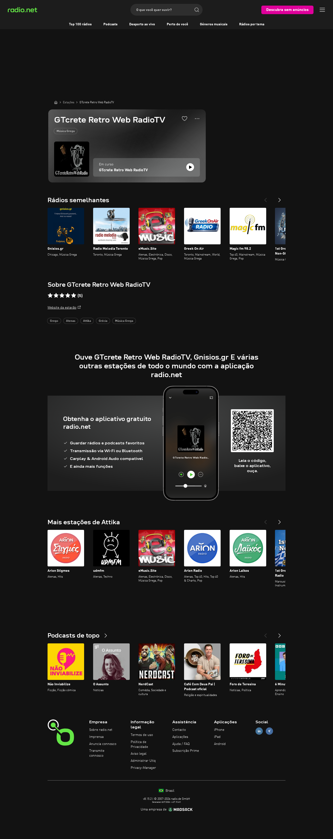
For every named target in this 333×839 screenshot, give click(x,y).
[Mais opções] (197, 119)
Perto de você (177, 24)
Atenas (70, 321)
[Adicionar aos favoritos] (184, 118)
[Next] (279, 198)
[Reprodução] (190, 167)
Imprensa (96, 737)
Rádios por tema (251, 24)
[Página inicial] (56, 102)
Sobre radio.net (100, 730)
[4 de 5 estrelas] (68, 295)
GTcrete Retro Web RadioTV (123, 170)
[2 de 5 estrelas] (56, 295)
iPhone (219, 730)
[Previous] (265, 198)
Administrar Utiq (143, 761)
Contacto (179, 730)
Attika (87, 321)
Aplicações (180, 737)
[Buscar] (197, 10)
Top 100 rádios (80, 24)
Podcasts (110, 24)
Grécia (103, 321)
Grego (54, 321)
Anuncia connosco (102, 744)
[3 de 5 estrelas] (62, 295)
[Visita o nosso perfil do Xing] (269, 731)
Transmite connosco (96, 753)
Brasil (169, 790)
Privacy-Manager (143, 768)
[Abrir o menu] (322, 10)
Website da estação (62, 307)
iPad (217, 737)
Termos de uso (142, 735)
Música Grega (66, 131)
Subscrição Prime (185, 751)
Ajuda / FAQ (181, 744)
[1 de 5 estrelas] (50, 295)
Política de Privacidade (139, 744)
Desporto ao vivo (142, 24)
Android (220, 744)
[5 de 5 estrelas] (74, 295)
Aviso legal (139, 753)
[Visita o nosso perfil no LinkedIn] (259, 731)
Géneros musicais (213, 24)
